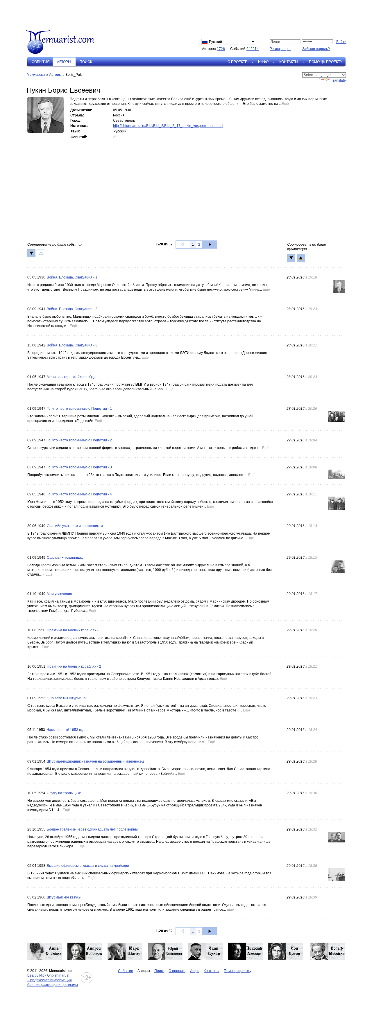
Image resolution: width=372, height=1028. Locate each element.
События (41, 62)
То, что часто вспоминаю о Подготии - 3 (79, 467)
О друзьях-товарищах (65, 558)
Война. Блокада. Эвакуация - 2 (72, 309)
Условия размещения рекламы (52, 985)
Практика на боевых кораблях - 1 (74, 630)
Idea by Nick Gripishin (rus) (48, 975)
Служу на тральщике (64, 793)
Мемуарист (36, 75)
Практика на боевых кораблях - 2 (74, 666)
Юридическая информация (49, 980)
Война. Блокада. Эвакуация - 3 (72, 345)
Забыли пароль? (316, 49)
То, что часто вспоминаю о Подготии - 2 (79, 440)
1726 (221, 49)
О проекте (237, 62)
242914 (252, 49)
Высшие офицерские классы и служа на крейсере (88, 866)
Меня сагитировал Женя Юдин (72, 377)
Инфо (263, 62)
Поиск (86, 62)
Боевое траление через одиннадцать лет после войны (92, 829)
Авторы (55, 75)
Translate (338, 80)
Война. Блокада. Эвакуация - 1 (72, 277)
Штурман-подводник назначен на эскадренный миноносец (95, 761)
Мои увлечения (59, 594)
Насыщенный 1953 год (65, 730)
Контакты (288, 62)
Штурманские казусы (64, 897)
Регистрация (280, 49)
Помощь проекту (325, 62)
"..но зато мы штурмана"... (68, 698)
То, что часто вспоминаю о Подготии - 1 (79, 409)
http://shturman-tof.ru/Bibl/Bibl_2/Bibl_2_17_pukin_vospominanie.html (168, 126)
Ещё (285, 104)
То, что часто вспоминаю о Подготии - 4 (79, 494)
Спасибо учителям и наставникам (75, 526)
